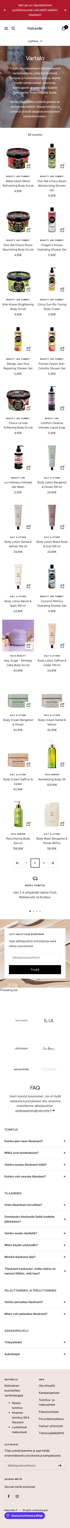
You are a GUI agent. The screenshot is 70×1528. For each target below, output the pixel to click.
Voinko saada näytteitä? (20, 1233)
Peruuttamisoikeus (51, 1419)
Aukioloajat (12, 1354)
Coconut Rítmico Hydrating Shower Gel (51, 603)
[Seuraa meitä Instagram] (17, 1496)
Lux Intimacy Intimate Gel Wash (18, 485)
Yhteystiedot (13, 1342)
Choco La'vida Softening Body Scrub (18, 425)
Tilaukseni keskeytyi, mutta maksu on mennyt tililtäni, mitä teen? (30, 1271)
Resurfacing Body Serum (18, 841)
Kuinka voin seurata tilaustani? (25, 1176)
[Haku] (13, 28)
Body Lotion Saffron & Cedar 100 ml (52, 663)
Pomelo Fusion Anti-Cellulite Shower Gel (52, 366)
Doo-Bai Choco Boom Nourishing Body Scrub (18, 247)
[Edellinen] (17, 863)
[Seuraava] (52, 863)
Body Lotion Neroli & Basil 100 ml (18, 603)
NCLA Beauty (18, 656)
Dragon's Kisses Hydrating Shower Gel (51, 247)
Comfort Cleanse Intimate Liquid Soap (51, 425)
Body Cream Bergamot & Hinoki (18, 722)
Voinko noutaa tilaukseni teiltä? (25, 1164)
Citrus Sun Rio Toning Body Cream (52, 307)
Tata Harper (52, 774)
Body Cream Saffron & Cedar (18, 782)
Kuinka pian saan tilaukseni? (23, 1141)
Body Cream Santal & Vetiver (52, 722)
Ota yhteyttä (47, 1385)
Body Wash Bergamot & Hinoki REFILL (51, 841)
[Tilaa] (59, 1465)
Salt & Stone (52, 478)
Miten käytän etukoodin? (21, 1245)
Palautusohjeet (49, 1412)
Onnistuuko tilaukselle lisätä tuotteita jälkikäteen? (29, 1219)
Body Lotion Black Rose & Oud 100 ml (52, 544)
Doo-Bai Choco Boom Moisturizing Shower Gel (52, 185)
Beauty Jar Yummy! (18, 176)
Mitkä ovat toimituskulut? (21, 1153)
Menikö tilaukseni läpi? (19, 1257)
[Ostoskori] (64, 28)
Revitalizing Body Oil (52, 779)
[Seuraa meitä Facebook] (8, 1496)
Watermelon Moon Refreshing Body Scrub (18, 183)
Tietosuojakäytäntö (51, 1433)
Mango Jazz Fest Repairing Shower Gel (18, 366)
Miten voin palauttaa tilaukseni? (25, 1314)
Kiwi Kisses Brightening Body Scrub (18, 307)
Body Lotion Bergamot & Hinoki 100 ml (52, 485)
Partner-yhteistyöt (51, 1426)
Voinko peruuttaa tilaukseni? (23, 1302)
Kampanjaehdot (49, 1393)
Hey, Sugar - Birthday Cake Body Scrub (18, 663)
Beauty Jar (52, 418)
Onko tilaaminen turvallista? (23, 1205)
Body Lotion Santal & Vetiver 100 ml (18, 544)
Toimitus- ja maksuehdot (47, 1402)
